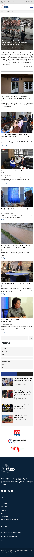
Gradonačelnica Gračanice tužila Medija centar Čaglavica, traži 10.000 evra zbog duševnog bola (15, 97)
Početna (3, 11)
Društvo (4, 351)
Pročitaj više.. (4, 108)
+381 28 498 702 (7, 540)
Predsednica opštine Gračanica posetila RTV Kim (16, 283)
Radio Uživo (30, 1)
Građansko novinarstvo (10, 520)
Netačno (4, 367)
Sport (3, 358)
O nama (3, 555)
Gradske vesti (6, 361)
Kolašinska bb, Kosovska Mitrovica (12, 532)
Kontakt (12, 555)
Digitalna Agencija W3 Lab (12, 552)
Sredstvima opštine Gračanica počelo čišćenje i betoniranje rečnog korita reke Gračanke (15, 246)
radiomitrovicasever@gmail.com (12, 536)
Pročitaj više (28, 67)
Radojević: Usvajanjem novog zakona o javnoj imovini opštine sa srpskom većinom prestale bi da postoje (23, 393)
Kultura (4, 354)
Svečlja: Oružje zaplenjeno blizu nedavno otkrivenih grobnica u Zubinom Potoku (23, 380)
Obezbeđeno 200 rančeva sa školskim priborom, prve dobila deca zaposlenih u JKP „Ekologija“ (15, 135)
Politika (4, 348)
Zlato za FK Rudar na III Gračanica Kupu (20, 416)
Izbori (3, 364)
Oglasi (7, 555)
